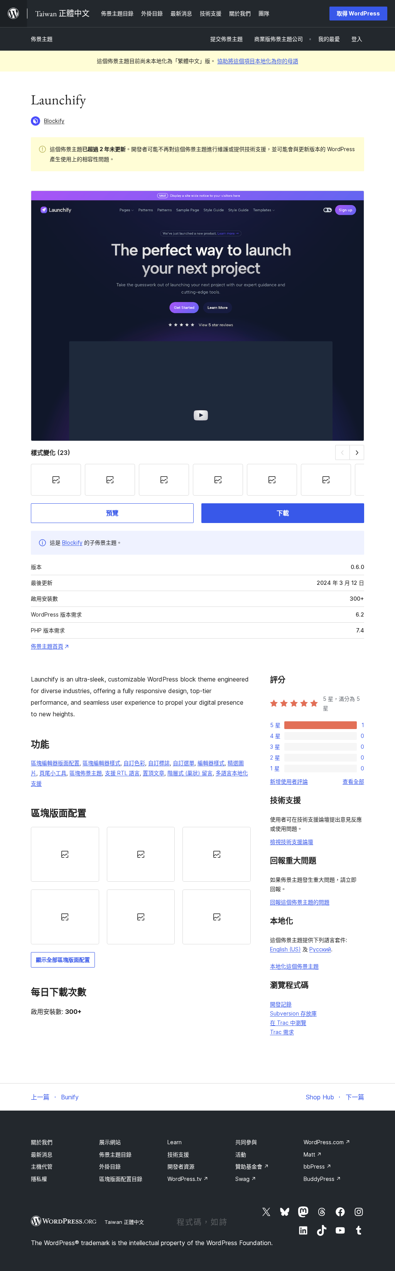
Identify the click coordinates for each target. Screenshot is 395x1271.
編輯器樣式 (211, 763)
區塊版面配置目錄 (120, 1179)
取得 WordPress (358, 13)
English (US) (285, 949)
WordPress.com (327, 1142)
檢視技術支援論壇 (291, 841)
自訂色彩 (134, 763)
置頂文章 (153, 773)
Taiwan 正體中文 (124, 1222)
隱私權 (39, 1179)
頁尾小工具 (52, 773)
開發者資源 (180, 1166)
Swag (245, 1179)
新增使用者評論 (289, 781)
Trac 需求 (282, 1032)
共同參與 (246, 1142)
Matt (313, 1154)
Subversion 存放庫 (293, 1013)
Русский (320, 949)
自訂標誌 (159, 763)
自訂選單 (183, 763)
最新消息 (41, 1154)
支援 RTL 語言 (122, 773)
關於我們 (41, 1142)
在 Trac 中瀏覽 (288, 1022)
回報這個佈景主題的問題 (299, 902)
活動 (240, 1154)
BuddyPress (322, 1179)
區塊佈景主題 (85, 773)
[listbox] (141, 886)
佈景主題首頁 (47, 646)
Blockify (54, 121)
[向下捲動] (357, 452)
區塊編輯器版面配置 (55, 763)
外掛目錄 (110, 1166)
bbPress (317, 1166)
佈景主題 (41, 39)
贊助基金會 (252, 1166)
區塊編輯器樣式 (101, 763)
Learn (174, 1142)
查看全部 (353, 781)
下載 (283, 513)
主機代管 (41, 1166)
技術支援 (178, 1154)
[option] (65, 854)
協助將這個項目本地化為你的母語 (257, 61)
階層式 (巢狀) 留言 (190, 773)
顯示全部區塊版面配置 (63, 959)
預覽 (112, 513)
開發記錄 (281, 1004)
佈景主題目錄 (115, 1154)
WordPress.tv (187, 1179)
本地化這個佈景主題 (294, 966)
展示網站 (110, 1142)
